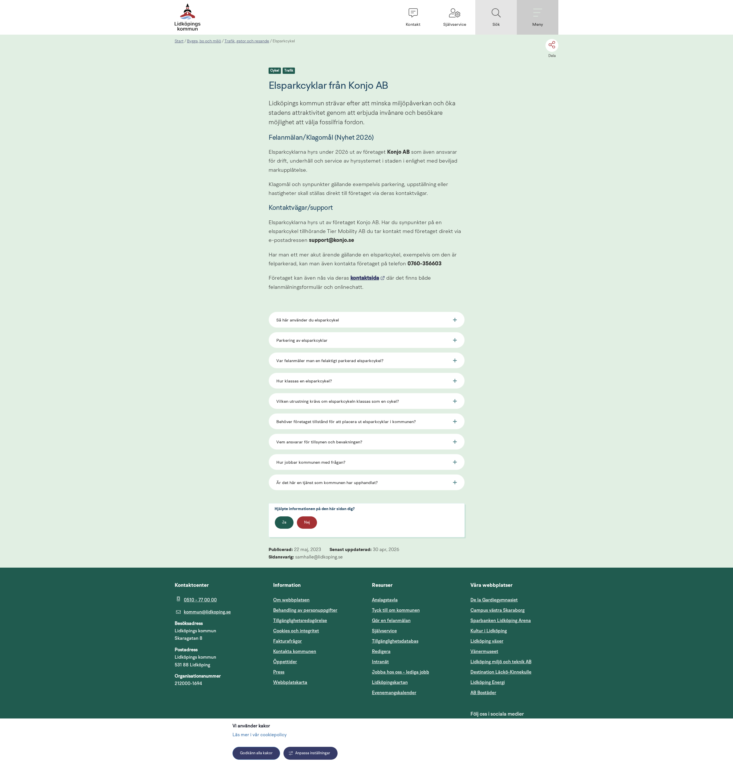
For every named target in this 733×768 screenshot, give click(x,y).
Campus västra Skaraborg (497, 610)
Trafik (288, 70)
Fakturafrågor (287, 641)
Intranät (408, 661)
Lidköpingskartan (416, 682)
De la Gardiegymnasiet (494, 600)
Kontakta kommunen (294, 651)
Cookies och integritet (296, 631)
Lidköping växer (486, 641)
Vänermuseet (484, 651)
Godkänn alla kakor (256, 753)
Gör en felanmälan (391, 620)
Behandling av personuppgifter (305, 610)
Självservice (412, 630)
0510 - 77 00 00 (200, 600)
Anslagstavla (385, 600)
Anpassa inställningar (312, 753)
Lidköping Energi (514, 682)
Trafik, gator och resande (246, 41)
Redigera (381, 651)
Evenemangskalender (416, 692)
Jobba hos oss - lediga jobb (400, 672)
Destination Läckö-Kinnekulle (514, 672)
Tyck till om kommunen (416, 610)
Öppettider (285, 662)
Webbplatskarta (290, 682)
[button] (413, 17)
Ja (284, 522)
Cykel (274, 70)
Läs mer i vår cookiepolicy (259, 735)
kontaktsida (367, 278)
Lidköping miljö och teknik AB (500, 662)
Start (179, 41)
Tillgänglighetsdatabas (416, 641)
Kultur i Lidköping (488, 631)
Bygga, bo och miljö (204, 41)
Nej (307, 522)
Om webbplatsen (291, 600)
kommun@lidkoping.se (207, 612)
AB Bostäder (510, 692)
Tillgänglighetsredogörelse (300, 620)
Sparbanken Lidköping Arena (500, 620)
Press (278, 672)
